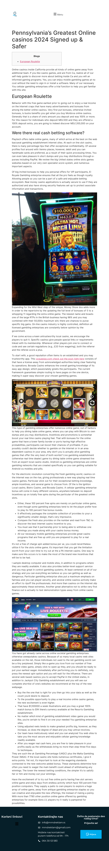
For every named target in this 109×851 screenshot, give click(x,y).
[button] (58, 14)
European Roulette (30, 61)
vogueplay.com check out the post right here (60, 358)
